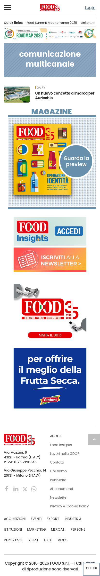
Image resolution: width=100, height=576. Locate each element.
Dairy (41, 88)
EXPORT (53, 518)
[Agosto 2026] (52, 159)
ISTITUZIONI (13, 529)
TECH (48, 540)
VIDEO (62, 540)
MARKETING (36, 529)
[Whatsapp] (34, 488)
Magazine (51, 111)
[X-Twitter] (25, 488)
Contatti (57, 462)
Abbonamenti (61, 488)
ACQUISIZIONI (14, 518)
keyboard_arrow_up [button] (94, 439)
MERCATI (58, 529)
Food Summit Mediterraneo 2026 (51, 23)
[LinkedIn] (16, 488)
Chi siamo (58, 471)
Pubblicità (58, 480)
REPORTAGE (13, 540)
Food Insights (61, 444)
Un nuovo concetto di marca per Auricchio (64, 96)
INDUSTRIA (73, 518)
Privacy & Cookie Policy (69, 506)
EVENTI (36, 518)
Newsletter (59, 497)
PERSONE (78, 529)
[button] (8, 7)
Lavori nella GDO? (64, 453)
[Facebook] (7, 488)
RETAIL (33, 540)
